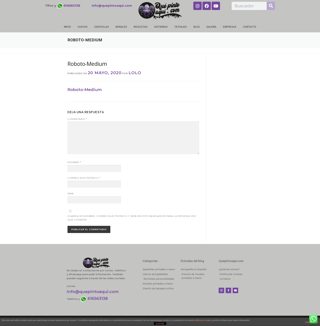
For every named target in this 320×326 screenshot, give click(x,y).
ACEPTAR (160, 324)
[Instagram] (197, 6)
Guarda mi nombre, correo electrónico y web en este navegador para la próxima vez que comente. (132, 218)
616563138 (98, 298)
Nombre (74, 162)
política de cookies (203, 320)
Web (71, 193)
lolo (135, 72)
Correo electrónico (84, 177)
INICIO (67, 27)
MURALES (121, 27)
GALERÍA (211, 27)
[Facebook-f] (228, 290)
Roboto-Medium (85, 89)
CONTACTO (249, 27)
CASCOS (83, 27)
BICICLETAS (141, 27)
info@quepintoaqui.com (93, 291)
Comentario (77, 119)
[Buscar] (271, 6)
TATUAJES (180, 27)
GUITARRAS (161, 27)
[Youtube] (216, 6)
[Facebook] (206, 6)
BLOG (197, 27)
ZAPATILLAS (101, 27)
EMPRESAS (229, 27)
